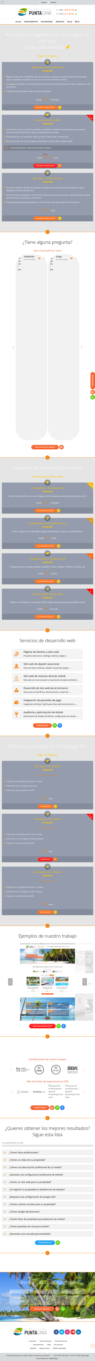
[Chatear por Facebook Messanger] (60, 725)
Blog (69, 21)
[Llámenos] (61, 447)
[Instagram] (67, 1331)
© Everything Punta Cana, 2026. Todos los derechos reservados (28, 1355)
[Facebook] (56, 1331)
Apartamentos (31, 21)
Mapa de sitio (44, 1348)
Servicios (60, 21)
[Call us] (39, 258)
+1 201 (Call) (60, 1355)
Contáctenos (42, 725)
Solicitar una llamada (45, 447)
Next (84, 982)
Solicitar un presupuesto (45, 107)
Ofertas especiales (59, 1348)
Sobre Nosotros (45, 1341)
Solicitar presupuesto (45, 511)
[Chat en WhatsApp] (62, 1308)
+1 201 (65, 10)
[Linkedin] (78, 1331)
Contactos (32, 1341)
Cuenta (43, 2)
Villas (18, 21)
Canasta (53, 2)
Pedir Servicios (45, 1243)
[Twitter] (61, 1331)
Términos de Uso (61, 1341)
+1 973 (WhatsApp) (79, 1355)
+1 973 (65, 14)
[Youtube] (72, 1331)
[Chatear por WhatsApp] (60, 107)
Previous (10, 982)
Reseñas (33, 1348)
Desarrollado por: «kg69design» (47, 1358)
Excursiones (47, 21)
